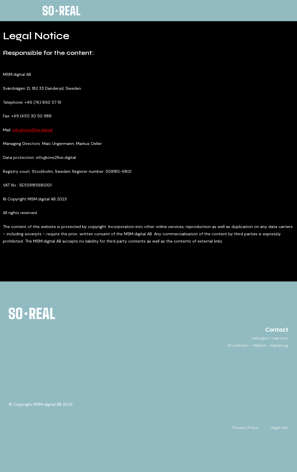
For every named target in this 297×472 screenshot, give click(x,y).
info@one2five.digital (32, 129)
